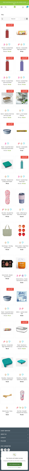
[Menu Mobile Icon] (1, 7)
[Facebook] (2, 450)
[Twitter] (5, 450)
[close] (28, 3)
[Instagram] (8, 450)
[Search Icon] (7, 7)
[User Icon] (23, 7)
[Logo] (14, 7)
